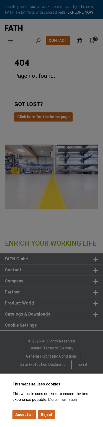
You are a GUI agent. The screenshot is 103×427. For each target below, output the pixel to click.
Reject (46, 414)
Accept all (24, 414)
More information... (63, 399)
